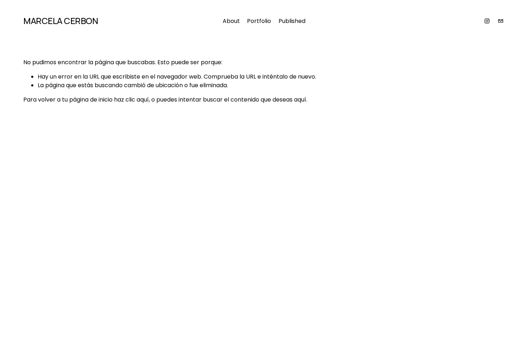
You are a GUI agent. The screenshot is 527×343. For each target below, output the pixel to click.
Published (292, 21)
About (231, 21)
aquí (300, 99)
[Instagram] (487, 21)
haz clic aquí (131, 99)
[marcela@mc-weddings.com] (501, 21)
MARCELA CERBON (60, 21)
